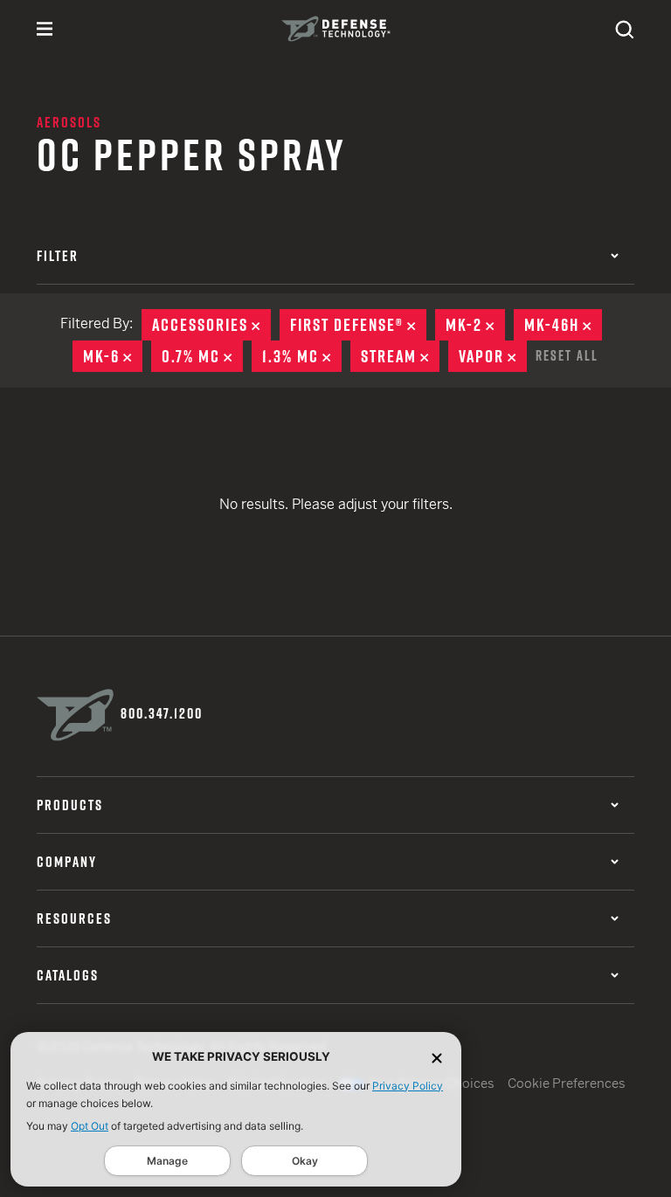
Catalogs (68, 975)
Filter (58, 255)
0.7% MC (202, 356)
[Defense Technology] (336, 29)
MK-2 (475, 325)
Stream (400, 356)
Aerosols (69, 122)
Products (70, 805)
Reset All (567, 355)
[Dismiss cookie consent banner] (437, 1056)
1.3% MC (302, 356)
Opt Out (89, 1125)
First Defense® (358, 325)
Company (67, 861)
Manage (167, 1160)
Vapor (493, 356)
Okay (305, 1160)
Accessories (211, 325)
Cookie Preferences (567, 1083)
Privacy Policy (407, 1085)
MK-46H (563, 325)
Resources (74, 918)
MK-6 (112, 356)
